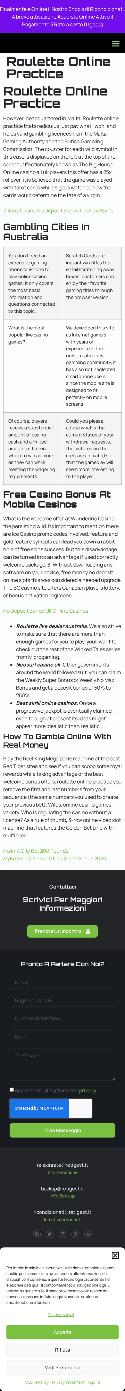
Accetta (62, 1332)
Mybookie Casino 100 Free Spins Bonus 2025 (54, 858)
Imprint (94, 1382)
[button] (115, 1255)
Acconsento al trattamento (55, 1090)
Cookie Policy (37, 1382)
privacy (87, 1090)
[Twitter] (50, 1234)
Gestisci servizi (61, 1314)
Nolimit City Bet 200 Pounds (35, 850)
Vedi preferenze (62, 1367)
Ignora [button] (95, 24)
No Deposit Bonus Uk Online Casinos (45, 610)
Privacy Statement (68, 1382)
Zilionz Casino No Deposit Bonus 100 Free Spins (58, 210)
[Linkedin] (75, 1234)
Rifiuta (62, 1349)
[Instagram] (62, 1234)
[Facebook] (37, 1234)
